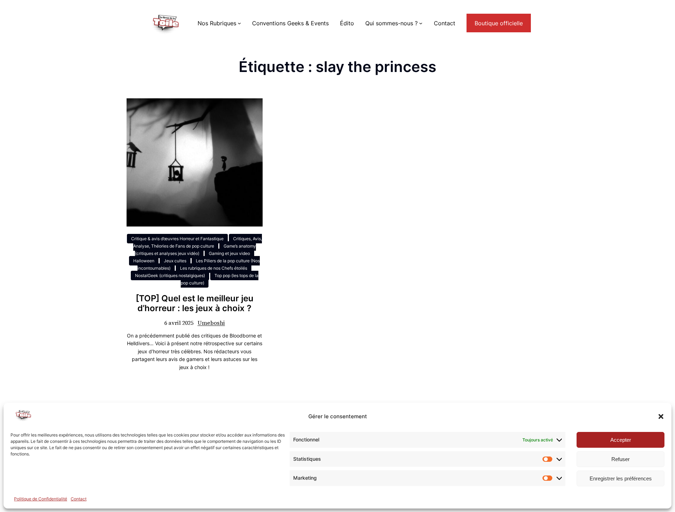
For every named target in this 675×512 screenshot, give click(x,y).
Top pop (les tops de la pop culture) (219, 279)
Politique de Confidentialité (40, 498)
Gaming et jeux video (229, 253)
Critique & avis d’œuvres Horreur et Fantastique (177, 238)
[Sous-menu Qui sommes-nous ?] (421, 23)
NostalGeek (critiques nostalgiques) (170, 275)
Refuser (620, 459)
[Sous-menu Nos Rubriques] (239, 23)
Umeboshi (211, 323)
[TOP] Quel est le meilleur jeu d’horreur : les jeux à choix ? (194, 304)
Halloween (143, 260)
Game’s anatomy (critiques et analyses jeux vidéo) (195, 249)
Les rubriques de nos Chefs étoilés (213, 268)
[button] (660, 416)
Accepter (620, 440)
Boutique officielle (499, 23)
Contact (78, 498)
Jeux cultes (175, 260)
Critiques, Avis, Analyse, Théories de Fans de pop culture (197, 242)
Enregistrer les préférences (621, 478)
